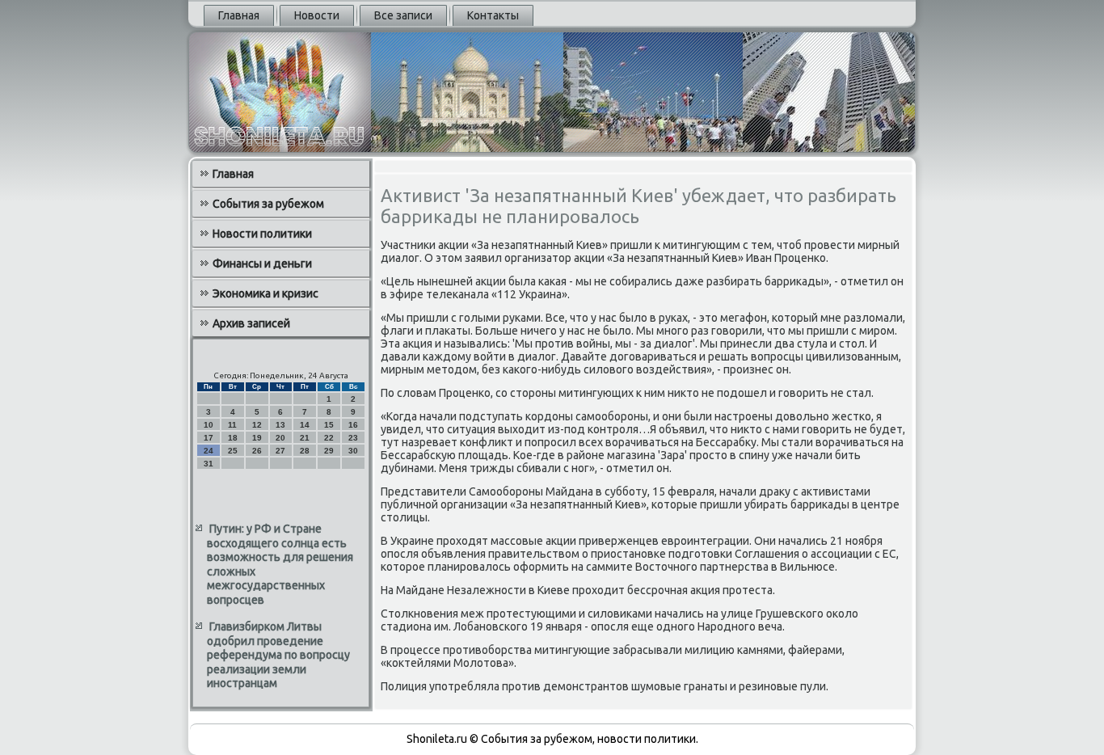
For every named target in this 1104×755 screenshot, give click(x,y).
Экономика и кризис (265, 293)
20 (280, 437)
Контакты (493, 15)
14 (305, 424)
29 (329, 450)
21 (305, 437)
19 (257, 437)
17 (208, 437)
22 (329, 437)
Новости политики (262, 233)
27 (280, 450)
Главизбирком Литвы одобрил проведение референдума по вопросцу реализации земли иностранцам (278, 655)
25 (233, 450)
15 (329, 424)
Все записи (403, 15)
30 (353, 450)
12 (257, 424)
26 (257, 450)
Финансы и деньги (262, 263)
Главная (238, 15)
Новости (316, 15)
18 (233, 437)
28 (305, 450)
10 (208, 424)
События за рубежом (268, 203)
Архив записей (251, 323)
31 (208, 463)
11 (232, 424)
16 (353, 424)
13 (280, 424)
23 (353, 437)
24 (208, 450)
